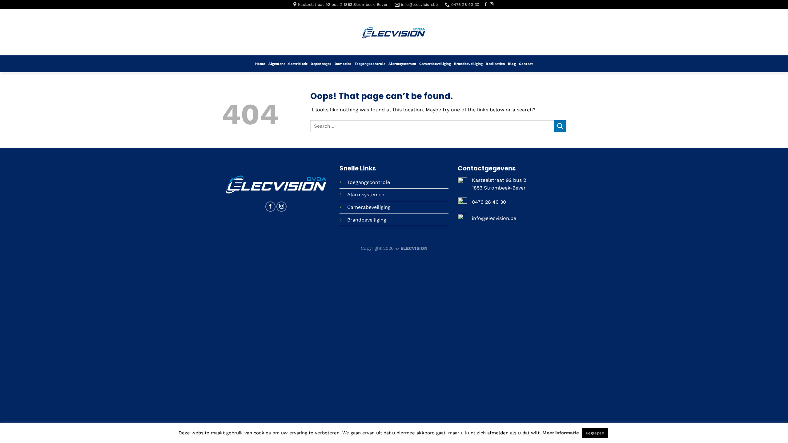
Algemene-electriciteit (288, 64)
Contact (526, 64)
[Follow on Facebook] (486, 4)
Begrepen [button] (595, 433)
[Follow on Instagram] (491, 4)
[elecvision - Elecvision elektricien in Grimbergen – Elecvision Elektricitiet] (394, 32)
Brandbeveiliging (468, 64)
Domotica (343, 64)
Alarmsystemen (402, 64)
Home (260, 64)
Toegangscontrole (370, 64)
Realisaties (495, 64)
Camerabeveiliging (435, 64)
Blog (512, 64)
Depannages (321, 64)
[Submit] (560, 126)
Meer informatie (560, 433)
